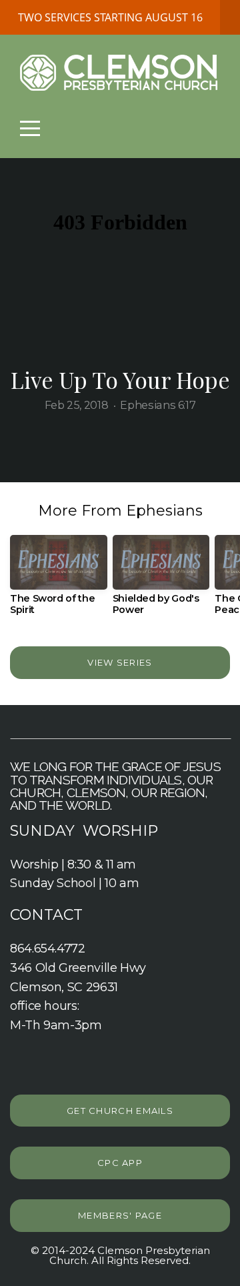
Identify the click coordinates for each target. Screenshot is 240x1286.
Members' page (120, 1215)
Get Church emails (120, 1110)
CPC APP (120, 1162)
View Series (119, 662)
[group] (58, 580)
